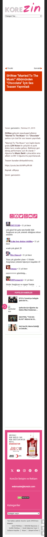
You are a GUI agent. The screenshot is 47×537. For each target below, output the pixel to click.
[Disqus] (23, 253)
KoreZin (23, 521)
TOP (43, 521)
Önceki (10, 68)
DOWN (43, 533)
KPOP (33, 521)
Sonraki (37, 68)
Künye (24, 530)
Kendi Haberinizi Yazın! (30, 528)
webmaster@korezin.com (23, 486)
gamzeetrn (15, 128)
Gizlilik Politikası (14, 528)
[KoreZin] (22, 12)
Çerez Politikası (17, 526)
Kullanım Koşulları (13, 530)
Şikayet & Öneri (33, 530)
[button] (4, 306)
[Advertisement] (23, 43)
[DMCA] (23, 498)
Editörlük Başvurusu (31, 526)
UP (43, 528)
